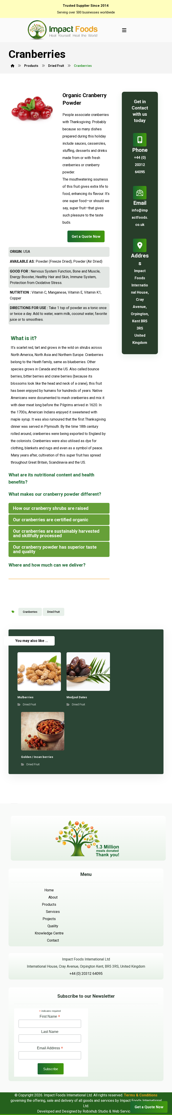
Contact (53, 940)
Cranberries (30, 611)
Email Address (50, 1048)
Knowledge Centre (49, 933)
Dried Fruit (53, 611)
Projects (49, 919)
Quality (52, 926)
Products (49, 904)
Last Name (49, 1032)
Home (49, 890)
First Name (50, 1016)
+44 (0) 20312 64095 (86, 973)
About (53, 897)
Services (53, 912)
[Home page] (12, 66)
